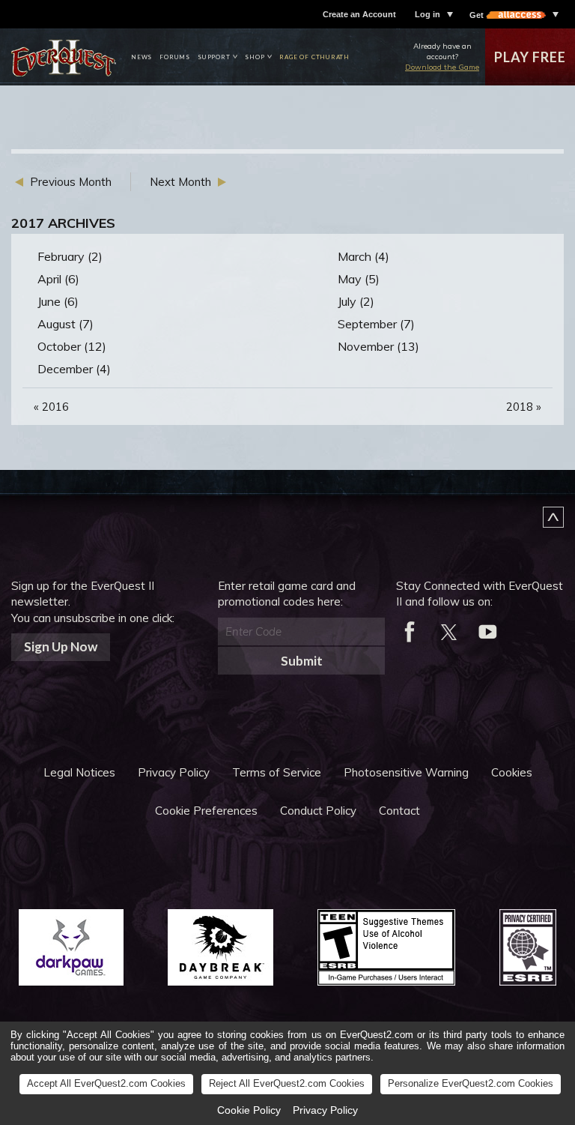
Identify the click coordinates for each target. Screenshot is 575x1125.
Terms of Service (276, 772)
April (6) (58, 278)
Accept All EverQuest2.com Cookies (106, 1083)
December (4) (74, 368)
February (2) (70, 256)
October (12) (71, 346)
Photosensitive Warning (406, 772)
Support (214, 57)
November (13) (378, 346)
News (141, 57)
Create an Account (359, 14)
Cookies (511, 772)
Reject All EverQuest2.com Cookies (287, 1083)
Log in (427, 14)
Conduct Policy (318, 810)
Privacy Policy (174, 772)
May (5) (359, 278)
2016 (51, 406)
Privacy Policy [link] (325, 1110)
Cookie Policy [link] (249, 1110)
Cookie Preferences (206, 810)
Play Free (529, 57)
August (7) (65, 323)
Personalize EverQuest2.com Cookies (470, 1083)
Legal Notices (79, 772)
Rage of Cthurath (314, 57)
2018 (523, 406)
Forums (174, 57)
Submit (302, 661)
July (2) (356, 301)
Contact (399, 810)
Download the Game (442, 67)
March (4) (363, 256)
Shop (254, 57)
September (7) (376, 323)
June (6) (58, 301)
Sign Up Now (60, 646)
